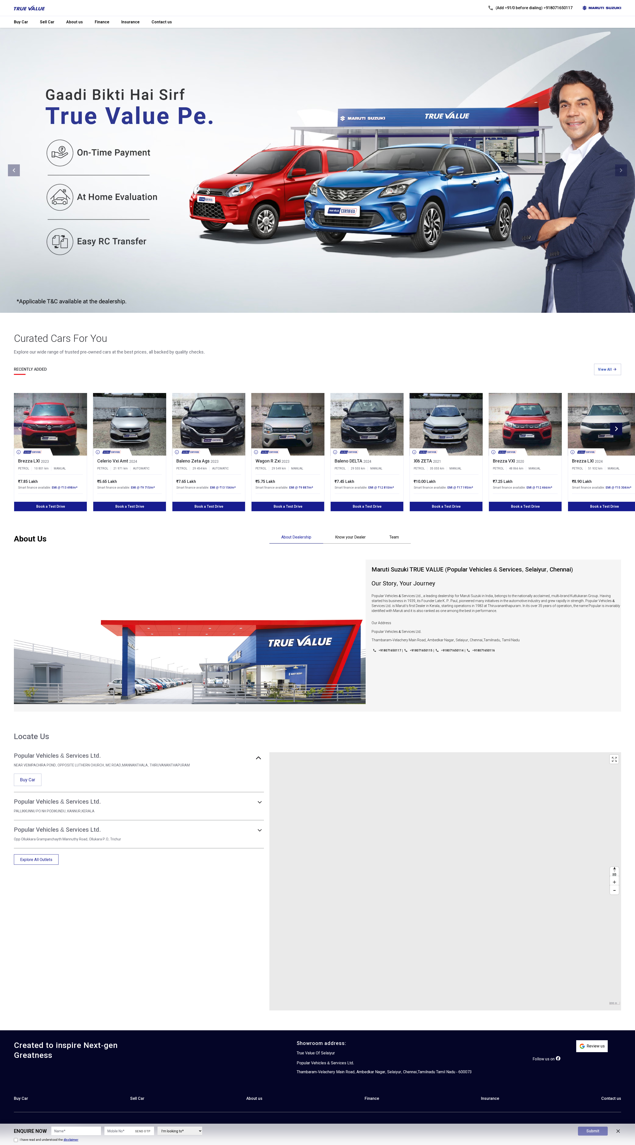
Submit (592, 1131)
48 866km (516, 468)
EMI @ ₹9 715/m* (143, 487)
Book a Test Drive (50, 506)
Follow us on (544, 1059)
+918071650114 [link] (452, 650)
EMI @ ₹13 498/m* (64, 487)
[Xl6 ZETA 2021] (446, 424)
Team (394, 537)
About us (74, 22)
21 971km (120, 468)
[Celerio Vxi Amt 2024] (129, 424)
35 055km (437, 468)
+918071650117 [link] (390, 650)
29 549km (279, 468)
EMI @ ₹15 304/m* (618, 487)
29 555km (358, 468)
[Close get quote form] (618, 1131)
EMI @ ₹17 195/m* (460, 487)
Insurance (130, 22)
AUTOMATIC (141, 468)
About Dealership (296, 537)
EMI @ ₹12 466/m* (539, 487)
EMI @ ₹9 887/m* (301, 487)
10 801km (41, 468)
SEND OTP (142, 1131)
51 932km (595, 468)
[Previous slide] (14, 170)
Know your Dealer (350, 537)
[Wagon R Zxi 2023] (287, 424)
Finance (102, 22)
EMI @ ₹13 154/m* (223, 487)
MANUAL (60, 468)
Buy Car (21, 22)
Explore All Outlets (36, 859)
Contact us (162, 22)
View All (605, 369)
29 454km (199, 468)
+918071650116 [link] (483, 650)
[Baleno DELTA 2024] (367, 424)
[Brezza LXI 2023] (50, 424)
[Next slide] (621, 170)
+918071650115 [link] (421, 650)
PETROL (23, 468)
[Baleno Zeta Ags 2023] (208, 424)
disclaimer (71, 1140)
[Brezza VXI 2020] (525, 424)
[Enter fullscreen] (614, 759)
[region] (445, 881)
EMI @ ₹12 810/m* (381, 487)
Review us (596, 1046)
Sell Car (47, 22)
